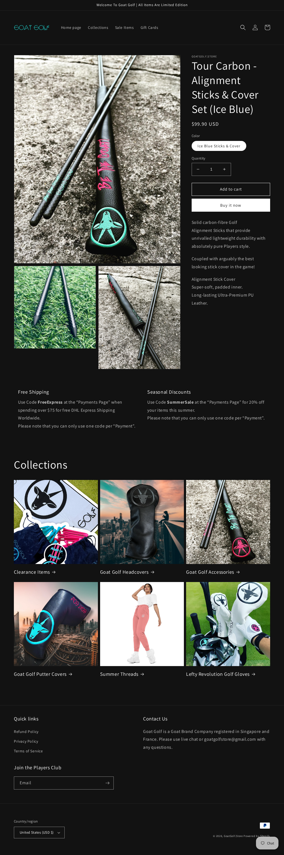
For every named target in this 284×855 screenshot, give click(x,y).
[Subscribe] (107, 783)
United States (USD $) (37, 832)
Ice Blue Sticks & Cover (218, 145)
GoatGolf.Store (233, 836)
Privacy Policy (26, 741)
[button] (243, 27)
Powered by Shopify (257, 836)
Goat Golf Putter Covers (40, 674)
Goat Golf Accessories (210, 572)
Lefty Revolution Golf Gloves (218, 674)
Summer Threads (119, 674)
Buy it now (230, 205)
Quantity (199, 158)
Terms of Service (28, 750)
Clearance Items (32, 572)
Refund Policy (26, 731)
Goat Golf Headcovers (124, 572)
